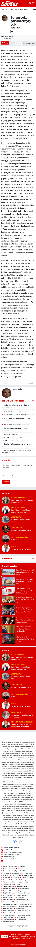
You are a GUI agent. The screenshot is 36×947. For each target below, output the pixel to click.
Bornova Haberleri (24, 893)
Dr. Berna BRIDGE (18, 498)
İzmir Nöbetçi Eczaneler (11, 847)
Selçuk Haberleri (8, 917)
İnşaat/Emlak (28, 875)
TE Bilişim (23, 944)
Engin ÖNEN (16, 712)
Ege (11, 9)
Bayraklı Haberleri (9, 891)
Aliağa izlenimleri (10, 434)
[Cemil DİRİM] (5, 18)
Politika (13, 882)
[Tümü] (33, 493)
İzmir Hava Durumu (10, 850)
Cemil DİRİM (15, 28)
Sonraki (30, 383)
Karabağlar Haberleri (10, 904)
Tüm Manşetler (9, 856)
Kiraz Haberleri (8, 908)
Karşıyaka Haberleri (9, 906)
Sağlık (20, 882)
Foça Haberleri (8, 899)
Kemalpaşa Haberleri (25, 906)
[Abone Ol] (29, 43)
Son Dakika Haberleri (11, 859)
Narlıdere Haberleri (26, 913)
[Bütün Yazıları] (33, 401)
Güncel (4, 9)
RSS (5, 936)
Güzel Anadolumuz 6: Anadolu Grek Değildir (22, 501)
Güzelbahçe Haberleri (10, 902)
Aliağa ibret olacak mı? (12, 424)
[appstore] (12, 926)
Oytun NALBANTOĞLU (19, 537)
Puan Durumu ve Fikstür (11, 854)
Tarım (24, 877)
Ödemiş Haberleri (9, 915)
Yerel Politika (16, 884)
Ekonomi (11, 875)
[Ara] (30, 3)
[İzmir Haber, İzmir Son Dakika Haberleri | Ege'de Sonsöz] (9, 3)
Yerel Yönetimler (21, 9)
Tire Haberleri (21, 917)
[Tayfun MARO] (6, 529)
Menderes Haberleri (23, 910)
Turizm (31, 877)
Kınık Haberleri (20, 908)
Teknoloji (6, 884)
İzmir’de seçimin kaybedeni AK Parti (17, 418)
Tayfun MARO (16, 527)
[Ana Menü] (33, 3)
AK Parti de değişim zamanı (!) (15, 415)
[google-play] (23, 926)
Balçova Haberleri (9, 888)
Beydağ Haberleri (9, 893)
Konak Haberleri (8, 910)
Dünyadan (29, 873)
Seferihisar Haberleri (24, 915)
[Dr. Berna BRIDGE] (6, 500)
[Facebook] (14, 841)
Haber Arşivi (8, 861)
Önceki (5, 383)
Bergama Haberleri (24, 891)
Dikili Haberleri (20, 897)
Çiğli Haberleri (7, 897)
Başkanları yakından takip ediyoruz (16, 405)
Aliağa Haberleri (22, 886)
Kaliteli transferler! (18, 540)
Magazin (26, 880)
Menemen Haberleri (9, 913)
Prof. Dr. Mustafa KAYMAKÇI (22, 722)
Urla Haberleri (21, 919)
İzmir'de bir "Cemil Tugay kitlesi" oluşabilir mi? (20, 511)
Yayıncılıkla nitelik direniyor (21, 549)
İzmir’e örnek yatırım (11, 411)
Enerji (19, 875)
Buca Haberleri (8, 895)
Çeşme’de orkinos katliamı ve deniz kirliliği (22, 716)
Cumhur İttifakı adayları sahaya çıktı (17, 444)
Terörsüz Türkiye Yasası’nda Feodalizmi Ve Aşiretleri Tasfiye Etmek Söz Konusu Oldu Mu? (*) (21, 726)
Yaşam (5, 882)
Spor (26, 882)
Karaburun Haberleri (26, 904)
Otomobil (16, 877)
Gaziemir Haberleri (22, 899)
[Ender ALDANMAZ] (6, 510)
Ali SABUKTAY (16, 517)
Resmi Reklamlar (8, 921)
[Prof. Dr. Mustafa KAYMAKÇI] (6, 724)
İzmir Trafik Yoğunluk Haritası (13, 852)
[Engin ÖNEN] (6, 715)
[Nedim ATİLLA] (6, 548)
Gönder (6, 481)
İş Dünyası (6, 877)
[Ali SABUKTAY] (6, 519)
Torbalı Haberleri (8, 919)
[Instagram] (21, 841)
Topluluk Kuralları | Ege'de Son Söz (14, 871)
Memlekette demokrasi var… (22, 530)
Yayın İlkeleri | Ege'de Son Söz (13, 873)
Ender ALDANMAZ (18, 507)
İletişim (20, 869)
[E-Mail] (12, 31)
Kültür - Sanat (15, 880)
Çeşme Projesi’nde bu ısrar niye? (21, 521)
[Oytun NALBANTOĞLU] (6, 538)
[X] (18, 841)
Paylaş (6, 43)
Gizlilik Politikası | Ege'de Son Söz (14, 866)
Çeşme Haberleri (21, 895)
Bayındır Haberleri (24, 888)
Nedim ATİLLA (16, 547)
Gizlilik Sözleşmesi (9, 869)
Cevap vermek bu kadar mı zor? (15, 428)
